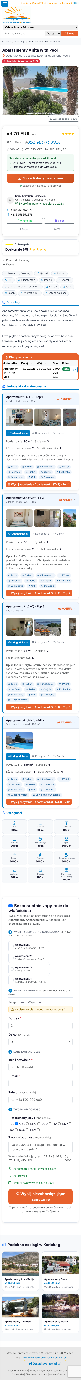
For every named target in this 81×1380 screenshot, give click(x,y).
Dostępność (42, 433)
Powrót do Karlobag (17, 260)
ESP (65, 1124)
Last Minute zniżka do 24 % (22, 61)
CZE (22, 1124)
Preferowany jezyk (30, 1118)
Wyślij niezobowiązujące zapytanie (42, 1196)
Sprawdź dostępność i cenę (43, 178)
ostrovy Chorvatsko (59, 1374)
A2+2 (40, 142)
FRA (11, 1130)
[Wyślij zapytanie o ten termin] (75, 370)
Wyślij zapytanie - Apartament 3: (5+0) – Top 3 (40, 707)
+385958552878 (22, 209)
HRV (33, 1130)
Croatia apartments (54, 1370)
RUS (22, 1130)
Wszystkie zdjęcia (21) (65, 118)
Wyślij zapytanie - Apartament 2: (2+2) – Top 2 (40, 593)
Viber (61, 220)
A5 (47, 142)
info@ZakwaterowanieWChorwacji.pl (44, 1357)
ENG (33, 1124)
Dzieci (19, 1034)
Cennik (60, 433)
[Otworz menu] (4, 4)
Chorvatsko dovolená (36, 1374)
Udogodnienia (19, 433)
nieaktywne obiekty (18, 1370)
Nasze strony (36, 1370)
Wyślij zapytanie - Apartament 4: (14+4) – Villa (40, 802)
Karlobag (20, 41)
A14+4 (55, 142)
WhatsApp (26, 220)
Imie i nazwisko (20, 1060)
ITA (55, 1124)
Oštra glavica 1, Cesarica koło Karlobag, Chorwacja (38, 55)
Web (59, 229)
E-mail (14, 1076)
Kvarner (6, 41)
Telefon (22, 1092)
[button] (40, 247)
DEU (45, 1124)
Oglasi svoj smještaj (47, 1363)
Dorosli (14, 1018)
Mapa (25, 229)
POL (11, 1124)
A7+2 (31, 142)
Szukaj (70, 33)
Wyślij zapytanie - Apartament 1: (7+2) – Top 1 (40, 484)
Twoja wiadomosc (29, 1137)
